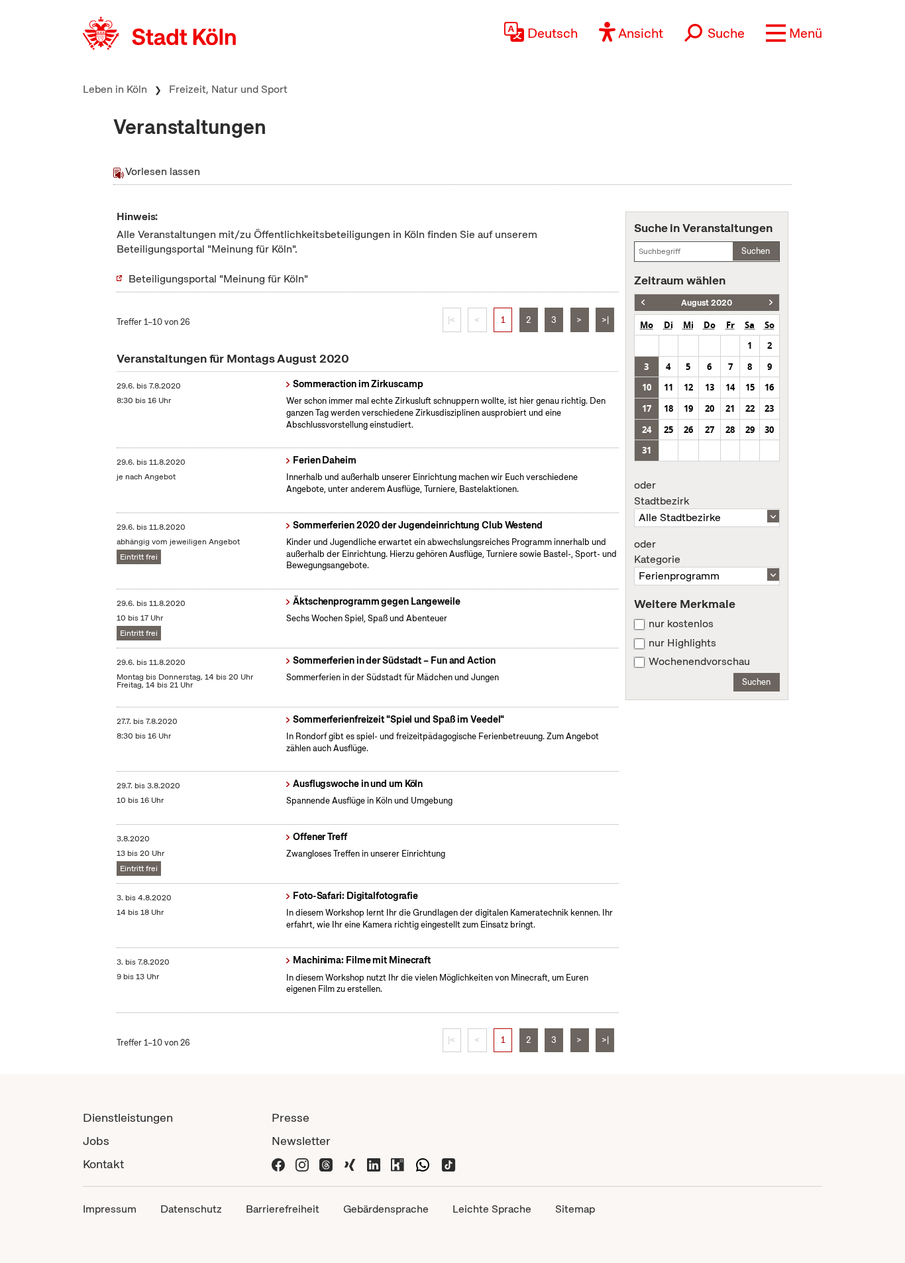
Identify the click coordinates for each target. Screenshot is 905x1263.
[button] (794, 33)
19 (688, 408)
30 (769, 430)
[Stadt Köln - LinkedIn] (373, 1163)
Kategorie (657, 552)
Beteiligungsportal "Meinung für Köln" (218, 279)
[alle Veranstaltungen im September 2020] (771, 302)
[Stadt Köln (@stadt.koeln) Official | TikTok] (448, 1163)
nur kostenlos (681, 624)
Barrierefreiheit (282, 1209)
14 (730, 387)
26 (688, 430)
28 (730, 430)
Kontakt (103, 1164)
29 (750, 430)
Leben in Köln (115, 89)
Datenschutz (191, 1209)
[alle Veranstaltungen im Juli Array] (643, 302)
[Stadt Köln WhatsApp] (423, 1163)
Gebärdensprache (386, 1209)
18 (668, 408)
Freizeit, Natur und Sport (228, 89)
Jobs (96, 1140)
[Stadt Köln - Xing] (349, 1163)
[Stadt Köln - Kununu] (397, 1163)
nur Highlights (682, 643)
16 (769, 387)
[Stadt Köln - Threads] (326, 1163)
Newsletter (301, 1140)
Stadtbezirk (661, 493)
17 (646, 408)
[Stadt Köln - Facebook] (278, 1163)
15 (750, 387)
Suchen (755, 251)
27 (709, 430)
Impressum (109, 1209)
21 (730, 408)
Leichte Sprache (491, 1209)
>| (605, 320)
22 (750, 408)
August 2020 (706, 302)
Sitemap (575, 1209)
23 (769, 408)
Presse (290, 1117)
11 (668, 387)
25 (668, 430)
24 (646, 430)
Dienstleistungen (128, 1117)
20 (709, 408)
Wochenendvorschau (699, 661)
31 (646, 450)
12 (688, 387)
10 (646, 387)
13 (709, 387)
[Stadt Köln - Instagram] (302, 1163)
